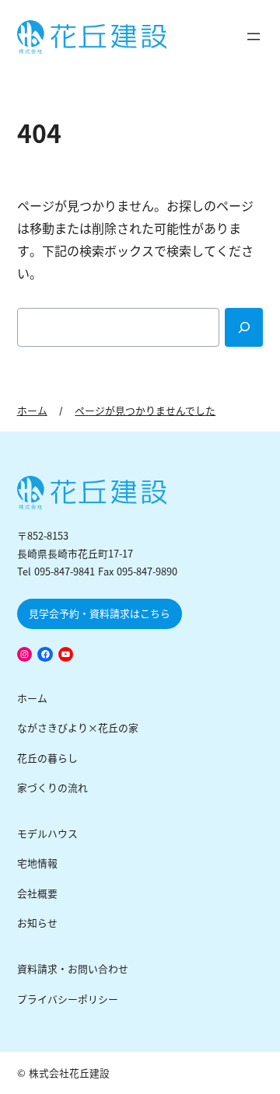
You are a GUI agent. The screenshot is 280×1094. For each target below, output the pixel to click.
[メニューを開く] (253, 36)
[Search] (244, 327)
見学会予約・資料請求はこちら (99, 613)
